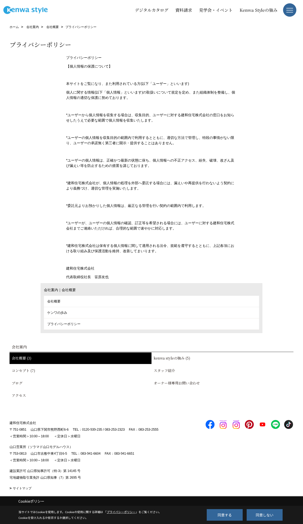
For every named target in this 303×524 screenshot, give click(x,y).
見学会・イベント (216, 10)
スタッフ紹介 (164, 370)
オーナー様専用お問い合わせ (177, 383)
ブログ (17, 383)
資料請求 (183, 10)
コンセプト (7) (23, 370)
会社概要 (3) (21, 358)
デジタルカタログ (151, 10)
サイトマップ (22, 488)
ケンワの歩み (57, 312)
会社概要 (54, 301)
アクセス (19, 395)
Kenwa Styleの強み (258, 10)
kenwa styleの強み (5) (172, 358)
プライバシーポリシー (64, 324)
